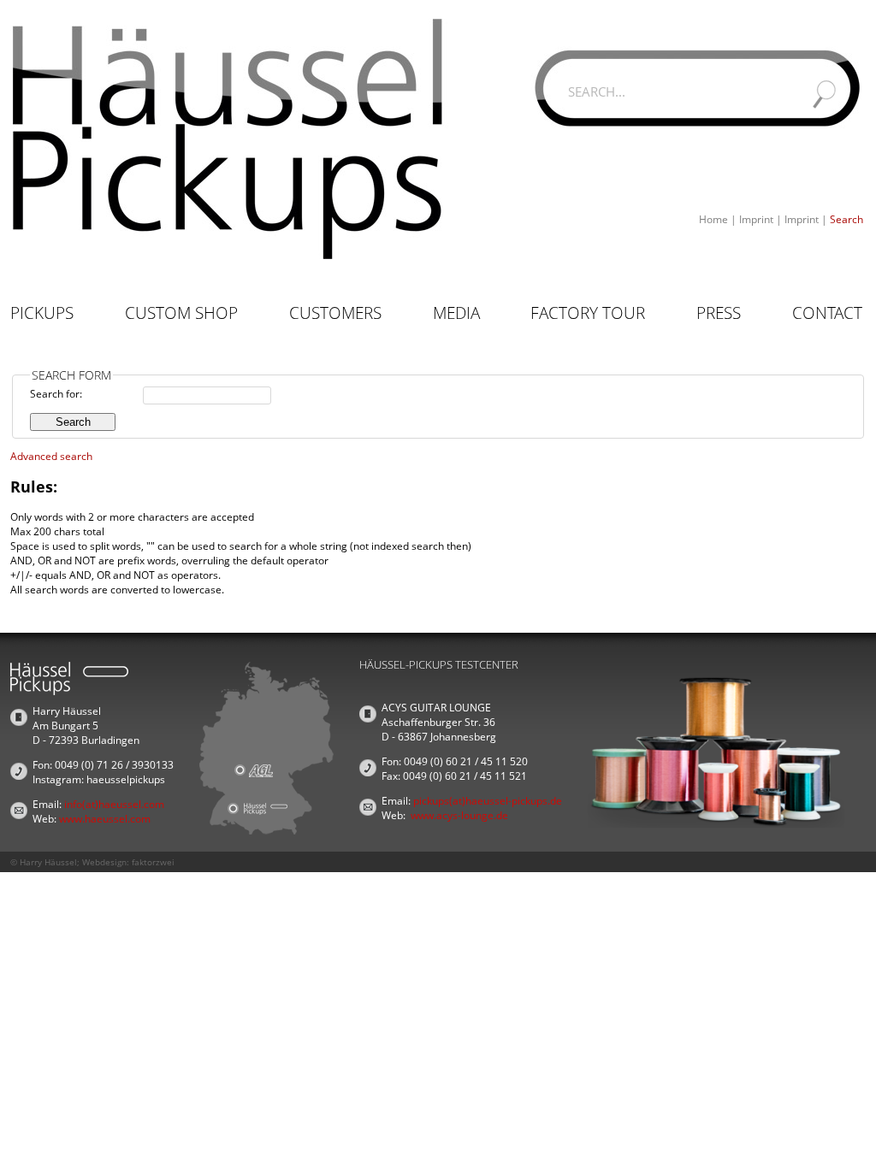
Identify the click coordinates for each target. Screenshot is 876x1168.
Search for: (56, 393)
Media (456, 313)
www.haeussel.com (105, 818)
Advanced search (51, 456)
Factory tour (587, 313)
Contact (827, 313)
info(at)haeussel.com (114, 804)
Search (846, 219)
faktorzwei (153, 862)
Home (713, 219)
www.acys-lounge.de (459, 815)
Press (718, 313)
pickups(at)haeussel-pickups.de (487, 800)
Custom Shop (181, 313)
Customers (335, 313)
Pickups (42, 313)
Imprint (756, 219)
